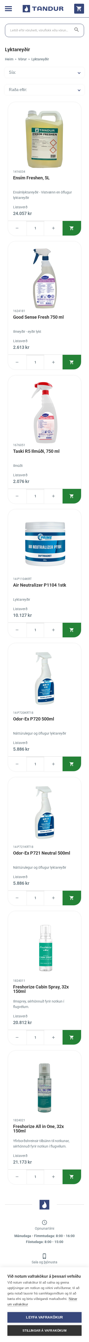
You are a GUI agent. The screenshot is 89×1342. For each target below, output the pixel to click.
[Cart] (79, 9)
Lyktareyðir (40, 59)
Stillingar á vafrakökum (44, 1330)
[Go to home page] (43, 9)
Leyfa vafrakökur (44, 1317)
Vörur (22, 59)
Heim (9, 59)
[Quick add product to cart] (72, 228)
